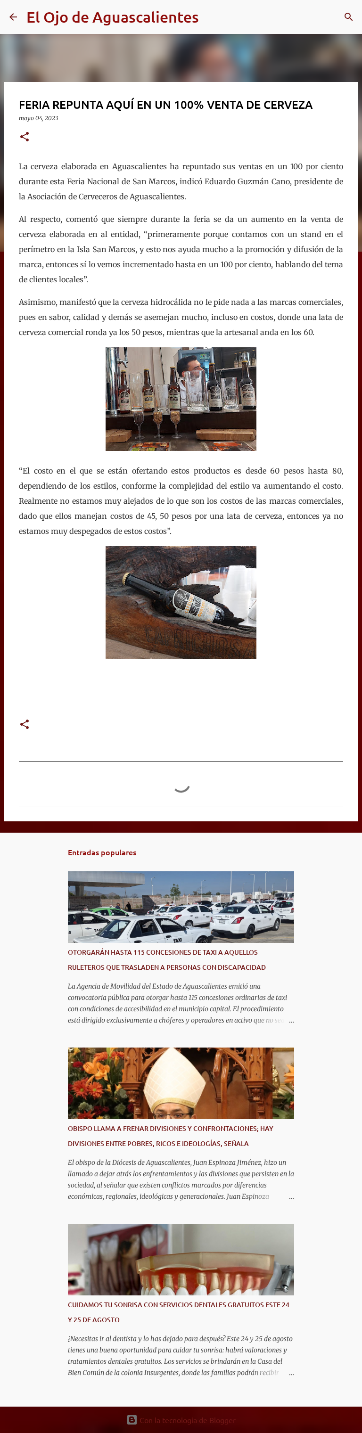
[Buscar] (212, 17)
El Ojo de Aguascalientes (112, 17)
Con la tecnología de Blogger (187, 1420)
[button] (24, 137)
